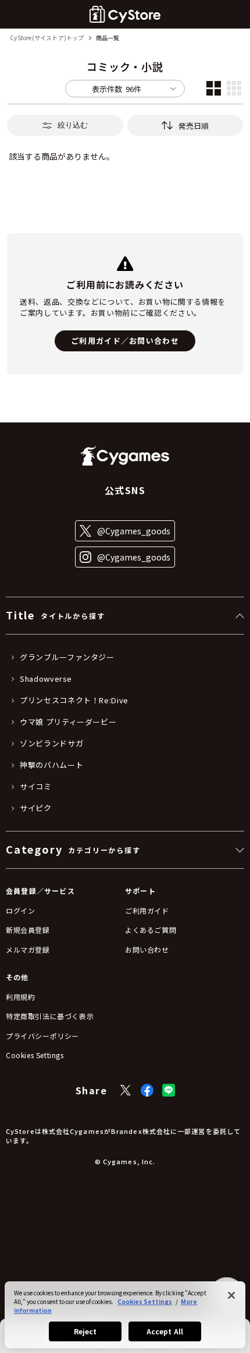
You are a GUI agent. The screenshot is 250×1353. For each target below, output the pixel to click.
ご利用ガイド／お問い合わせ (125, 340)
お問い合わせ (147, 949)
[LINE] (168, 1090)
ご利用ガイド (147, 910)
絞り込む (73, 125)
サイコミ (36, 786)
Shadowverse (46, 679)
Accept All (165, 1331)
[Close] (231, 1295)
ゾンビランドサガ (51, 743)
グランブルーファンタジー (67, 657)
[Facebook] (147, 1090)
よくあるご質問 (150, 930)
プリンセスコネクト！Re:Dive (74, 700)
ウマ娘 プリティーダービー (68, 722)
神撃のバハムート (51, 765)
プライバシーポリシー (42, 1036)
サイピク (36, 808)
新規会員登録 (28, 930)
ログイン (20, 910)
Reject (85, 1331)
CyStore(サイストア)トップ (47, 38)
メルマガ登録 (28, 949)
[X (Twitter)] (125, 1090)
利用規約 (20, 997)
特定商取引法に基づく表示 (50, 1016)
